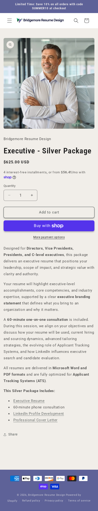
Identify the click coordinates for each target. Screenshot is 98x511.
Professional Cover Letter (35, 420)
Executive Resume (29, 401)
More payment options (49, 237)
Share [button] (13, 434)
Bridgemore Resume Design (46, 495)
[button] (9, 20)
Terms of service (79, 500)
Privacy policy (54, 500)
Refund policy (31, 500)
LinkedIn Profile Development (38, 414)
